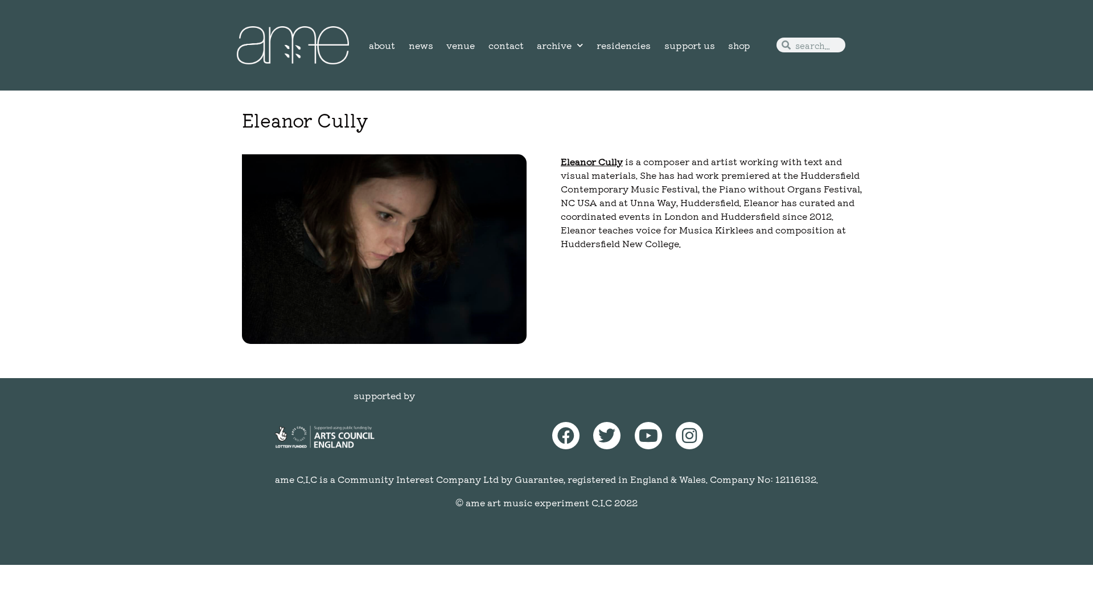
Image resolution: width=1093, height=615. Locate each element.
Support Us (689, 45)
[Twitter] (607, 435)
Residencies (624, 45)
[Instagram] (689, 435)
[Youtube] (648, 435)
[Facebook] (566, 435)
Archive (554, 45)
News (421, 45)
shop (739, 45)
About (382, 45)
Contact (506, 45)
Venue (460, 45)
